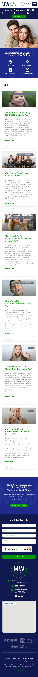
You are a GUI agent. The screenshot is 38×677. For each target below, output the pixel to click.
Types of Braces (10, 65)
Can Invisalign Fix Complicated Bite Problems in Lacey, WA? (18, 238)
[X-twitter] (30, 10)
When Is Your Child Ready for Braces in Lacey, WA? (17, 113)
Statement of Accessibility (19, 661)
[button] (34, 4)
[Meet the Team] (27, 70)
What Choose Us (28, 65)
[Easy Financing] (10, 70)
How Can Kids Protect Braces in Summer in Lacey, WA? (18, 303)
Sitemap (7, 658)
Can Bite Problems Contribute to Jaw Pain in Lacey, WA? (17, 431)
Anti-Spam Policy (27, 658)
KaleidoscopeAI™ (19, 668)
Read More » (9, 140)
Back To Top (18, 670)
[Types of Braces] (10, 62)
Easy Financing (10, 73)
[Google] (33, 10)
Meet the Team (27, 73)
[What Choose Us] (27, 62)
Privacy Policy (16, 658)
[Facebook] (28, 10)
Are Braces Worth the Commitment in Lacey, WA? (18, 367)
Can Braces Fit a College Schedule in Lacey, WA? (16, 174)
